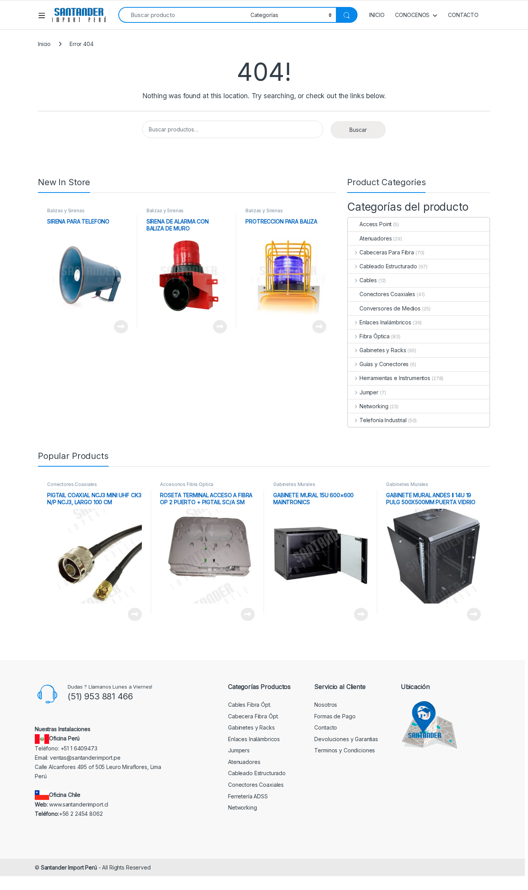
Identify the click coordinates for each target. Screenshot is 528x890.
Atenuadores (375, 238)
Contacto (325, 727)
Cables (368, 280)
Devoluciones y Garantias (346, 739)
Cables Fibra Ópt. (249, 704)
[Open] (44, 15)
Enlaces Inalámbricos (385, 322)
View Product (118, 326)
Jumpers (239, 750)
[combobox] (182, 15)
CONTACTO (463, 15)
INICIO (376, 15)
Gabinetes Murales (294, 484)
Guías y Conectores (384, 364)
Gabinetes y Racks (382, 350)
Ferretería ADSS (248, 796)
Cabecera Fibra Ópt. (253, 716)
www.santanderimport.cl (78, 804)
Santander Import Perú (69, 867)
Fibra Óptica (374, 336)
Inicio (44, 44)
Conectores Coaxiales (387, 294)
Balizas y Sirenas (66, 210)
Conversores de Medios (390, 308)
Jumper (368, 392)
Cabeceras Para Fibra (386, 252)
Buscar (358, 129)
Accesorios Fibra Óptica (186, 484)
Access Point (375, 224)
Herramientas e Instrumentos (394, 378)
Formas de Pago (334, 716)
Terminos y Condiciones (344, 750)
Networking (373, 406)
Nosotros (325, 704)
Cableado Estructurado (388, 266)
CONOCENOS (412, 15)
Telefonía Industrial (383, 420)
